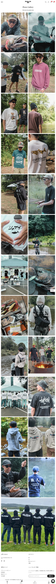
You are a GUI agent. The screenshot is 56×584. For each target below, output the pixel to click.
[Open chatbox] (53, 581)
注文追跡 (3, 576)
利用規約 (3, 572)
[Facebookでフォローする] (1, 561)
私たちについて (32, 561)
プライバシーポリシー (6, 570)
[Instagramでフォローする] (4, 561)
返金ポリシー (4, 574)
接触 (29, 563)
